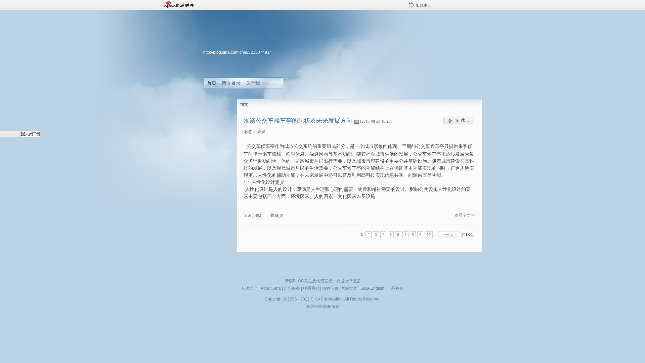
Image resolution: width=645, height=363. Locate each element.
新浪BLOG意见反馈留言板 (308, 281)
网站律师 (349, 288)
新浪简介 (250, 288)
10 (429, 235)
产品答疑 (395, 288)
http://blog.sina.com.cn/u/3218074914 (237, 52)
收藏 (274, 215)
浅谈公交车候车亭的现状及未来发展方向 (298, 120)
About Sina (271, 288)
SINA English (372, 288)
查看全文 (463, 215)
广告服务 (292, 288)
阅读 (248, 215)
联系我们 (311, 288)
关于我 (253, 83)
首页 (211, 83)
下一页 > (449, 234)
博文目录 (231, 83)
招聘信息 (330, 288)
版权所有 (331, 306)
